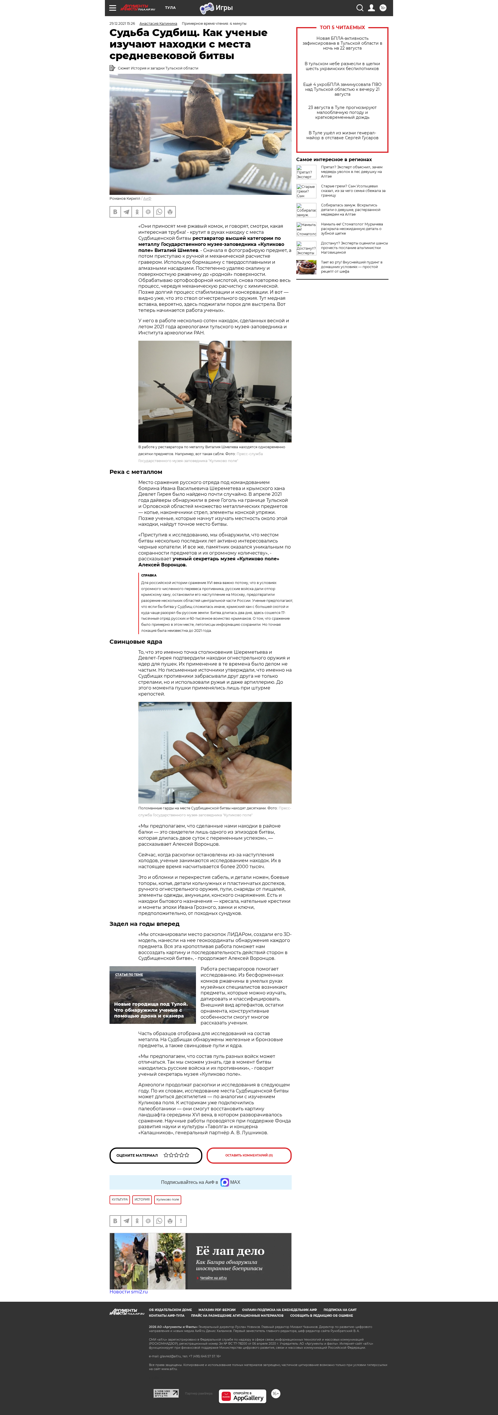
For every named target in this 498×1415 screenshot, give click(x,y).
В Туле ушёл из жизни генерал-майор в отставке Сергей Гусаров (342, 135)
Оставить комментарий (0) (249, 1155)
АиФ (147, 198)
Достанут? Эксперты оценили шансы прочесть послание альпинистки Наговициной (354, 248)
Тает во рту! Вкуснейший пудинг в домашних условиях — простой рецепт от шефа (351, 267)
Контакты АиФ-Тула (166, 1316)
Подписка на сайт (340, 1310)
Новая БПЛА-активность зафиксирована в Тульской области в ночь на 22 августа (342, 43)
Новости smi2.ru (129, 1292)
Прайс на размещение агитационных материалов (237, 1316)
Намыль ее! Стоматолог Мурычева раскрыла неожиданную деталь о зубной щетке (352, 228)
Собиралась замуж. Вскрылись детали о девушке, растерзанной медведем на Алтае (350, 209)
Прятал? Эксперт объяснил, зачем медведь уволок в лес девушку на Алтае (351, 171)
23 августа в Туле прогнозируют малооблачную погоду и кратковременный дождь (342, 112)
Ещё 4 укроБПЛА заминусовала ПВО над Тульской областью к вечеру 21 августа (342, 89)
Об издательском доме (170, 1310)
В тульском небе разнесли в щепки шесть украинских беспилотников (342, 66)
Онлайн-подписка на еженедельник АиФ (279, 1310)
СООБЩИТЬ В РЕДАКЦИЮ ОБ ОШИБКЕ (321, 1316)
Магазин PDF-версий (217, 1310)
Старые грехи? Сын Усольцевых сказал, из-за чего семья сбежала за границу (353, 190)
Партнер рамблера (198, 1393)
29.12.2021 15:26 (122, 23)
